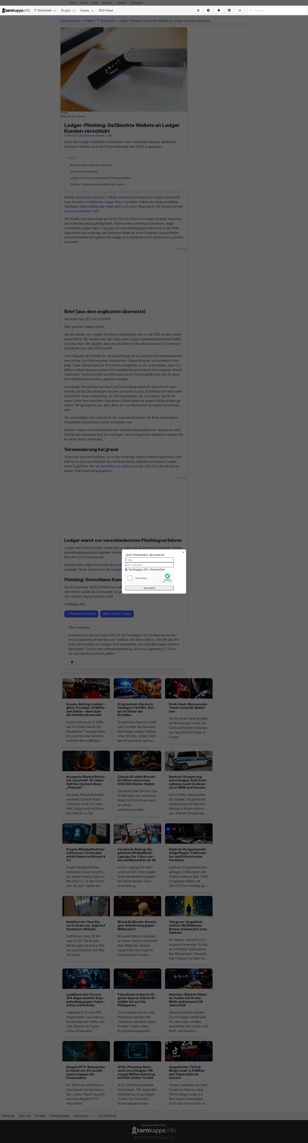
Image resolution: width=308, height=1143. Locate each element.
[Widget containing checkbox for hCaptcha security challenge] (149, 578)
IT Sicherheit (42, 10)
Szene (84, 10)
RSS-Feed (106, 10)
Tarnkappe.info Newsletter (146, 569)
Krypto (66, 10)
